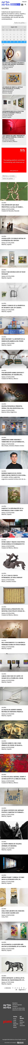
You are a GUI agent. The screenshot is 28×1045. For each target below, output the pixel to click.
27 (3, 32)
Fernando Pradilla (7, 115)
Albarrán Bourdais (7, 91)
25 (6, 42)
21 (17, 39)
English (24, 1)
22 (21, 39)
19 (10, 39)
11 (6, 37)
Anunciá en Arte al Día (18, 1010)
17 (3, 39)
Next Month (25, 27)
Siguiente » (22, 990)
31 (17, 32)
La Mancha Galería (7, 67)
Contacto (15, 1006)
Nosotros (14, 1003)
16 (24, 37)
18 (6, 39)
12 (10, 37)
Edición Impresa (17, 1005)
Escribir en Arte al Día (18, 1008)
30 (14, 32)
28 (6, 32)
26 (10, 42)
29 (10, 32)
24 (3, 42)
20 (14, 39)
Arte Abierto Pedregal (8, 140)
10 (3, 37)
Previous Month (3, 27)
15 (21, 37)
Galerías (4, 202)
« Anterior (7, 988)
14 (17, 37)
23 (24, 39)
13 (13, 37)
